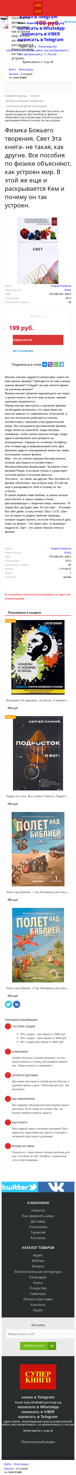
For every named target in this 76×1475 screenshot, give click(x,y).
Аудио (38, 1255)
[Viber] (50, 364)
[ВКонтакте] (44, 364)
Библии (38, 1260)
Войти (13, 69)
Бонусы (38, 1266)
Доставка (38, 1221)
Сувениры (38, 1293)
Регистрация (26, 69)
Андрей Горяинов (61, 285)
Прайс (38, 1310)
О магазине (38, 1227)
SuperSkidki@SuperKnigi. (40, 1402)
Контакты (38, 1238)
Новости (38, 1210)
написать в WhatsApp (38, 1406)
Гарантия (38, 1232)
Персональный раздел (38, 1441)
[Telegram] (61, 364)
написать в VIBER (38, 1411)
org (59, 1402)
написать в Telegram (38, 1416)
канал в (28, 1397)
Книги (38, 1282)
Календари (38, 1277)
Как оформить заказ (38, 1216)
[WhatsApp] (56, 364)
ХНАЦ (67, 289)
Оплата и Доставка (38, 1299)
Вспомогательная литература (38, 1271)
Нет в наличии (23, 351)
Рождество (38, 1288)
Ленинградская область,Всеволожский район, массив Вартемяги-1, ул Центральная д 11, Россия (38, 1423)
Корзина (14, 74)
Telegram (45, 1397)
